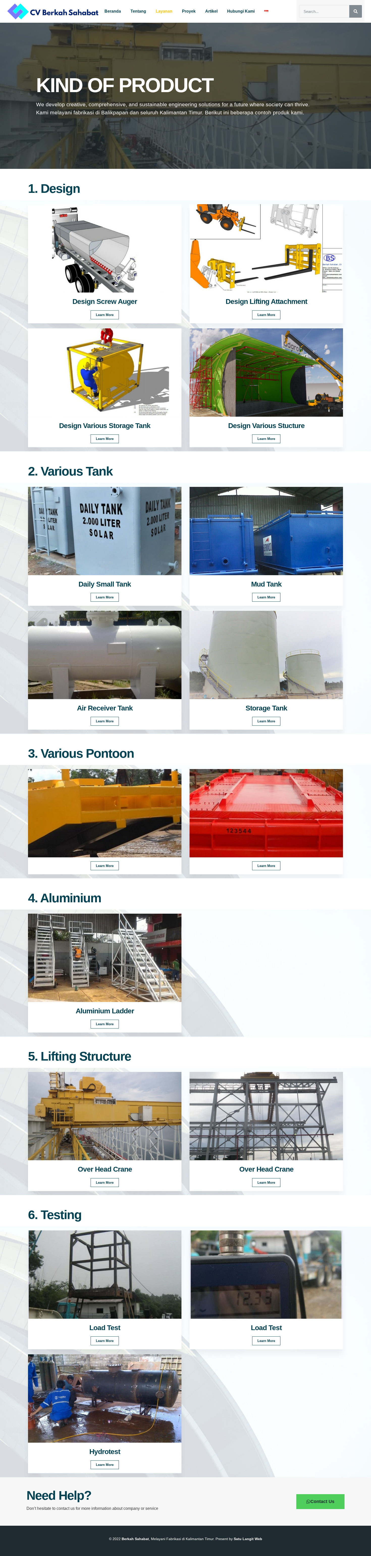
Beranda (112, 11)
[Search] (355, 11)
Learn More (105, 315)
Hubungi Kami (241, 11)
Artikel (211, 11)
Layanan (164, 11)
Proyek (189, 11)
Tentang (138, 11)
